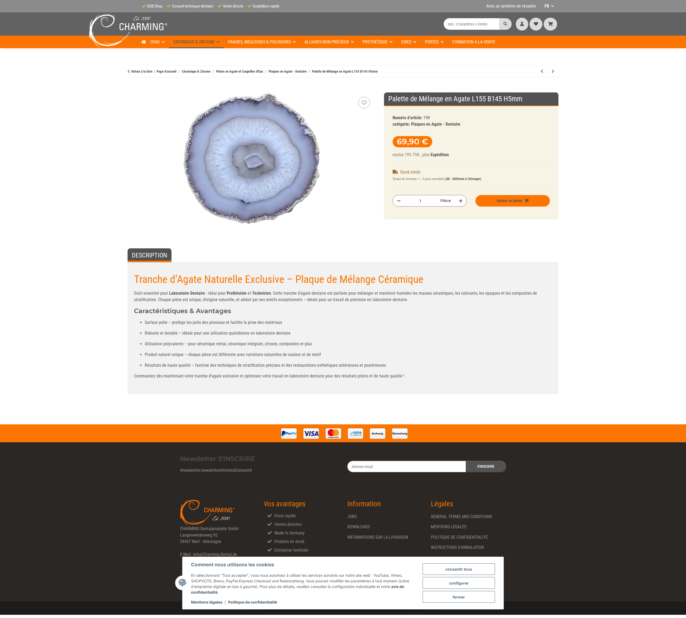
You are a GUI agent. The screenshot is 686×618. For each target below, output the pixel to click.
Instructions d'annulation (457, 547)
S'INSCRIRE (485, 466)
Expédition (440, 154)
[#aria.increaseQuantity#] (461, 200)
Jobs (352, 516)
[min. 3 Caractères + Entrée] (505, 24)
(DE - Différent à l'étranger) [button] (463, 179)
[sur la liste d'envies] (364, 102)
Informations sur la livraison (377, 537)
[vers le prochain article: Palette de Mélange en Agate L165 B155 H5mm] (552, 71)
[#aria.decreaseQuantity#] (399, 200)
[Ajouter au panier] (132, 89)
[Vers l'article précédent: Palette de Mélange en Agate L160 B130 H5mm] (541, 71)
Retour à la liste (141, 71)
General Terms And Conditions (461, 516)
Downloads (358, 526)
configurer (459, 583)
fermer (459, 597)
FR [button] (547, 6)
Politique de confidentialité (252, 602)
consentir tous (458, 569)
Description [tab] (149, 255)
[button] (522, 24)
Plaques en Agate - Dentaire (435, 124)
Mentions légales (206, 602)
